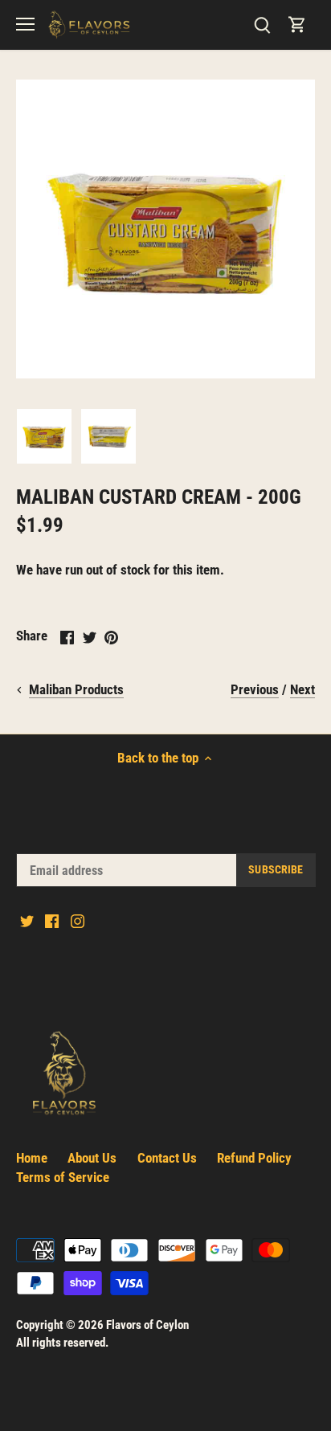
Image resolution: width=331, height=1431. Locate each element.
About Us (91, 1158)
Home (31, 1158)
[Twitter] (27, 920)
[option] (44, 436)
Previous (255, 689)
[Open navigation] (25, 24)
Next (302, 689)
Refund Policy (254, 1158)
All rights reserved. (62, 1342)
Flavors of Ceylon (147, 1325)
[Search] (262, 24)
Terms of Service (62, 1177)
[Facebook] (52, 920)
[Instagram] (77, 920)
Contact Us (167, 1158)
